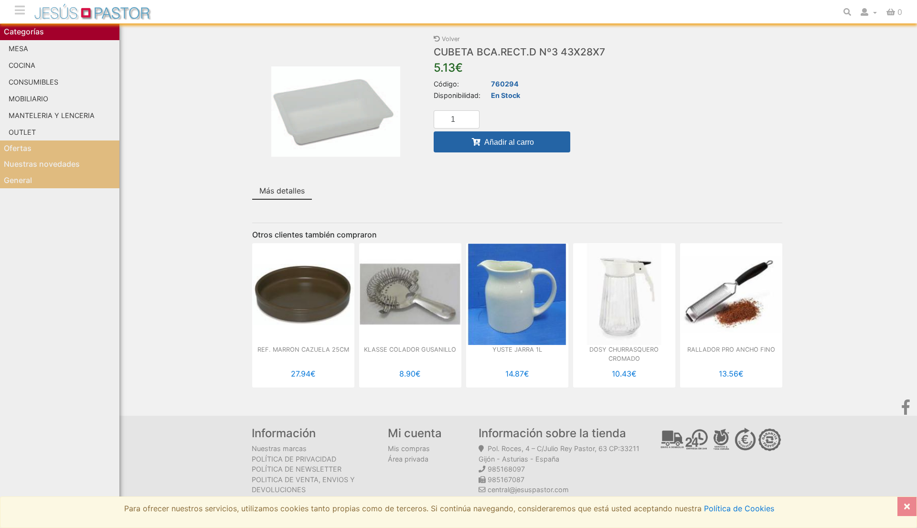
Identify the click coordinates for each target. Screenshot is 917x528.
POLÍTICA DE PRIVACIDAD (294, 459)
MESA (18, 48)
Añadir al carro (508, 142)
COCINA (22, 65)
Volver (450, 39)
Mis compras (409, 448)
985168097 (506, 469)
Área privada (408, 459)
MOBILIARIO (28, 99)
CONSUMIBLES (33, 82)
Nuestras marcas (279, 448)
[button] (869, 12)
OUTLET (22, 132)
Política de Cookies (738, 508)
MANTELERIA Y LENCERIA (52, 115)
